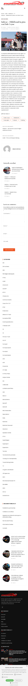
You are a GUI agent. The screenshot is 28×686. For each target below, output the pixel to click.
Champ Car (6, 296)
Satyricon (5, 429)
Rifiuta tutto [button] (18, 680)
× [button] (26, 666)
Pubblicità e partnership (9, 508)
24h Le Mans (6, 266)
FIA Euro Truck (6, 336)
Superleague (6, 440)
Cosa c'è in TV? (6, 303)
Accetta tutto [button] (10, 680)
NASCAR (5, 407)
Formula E (5, 351)
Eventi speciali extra (8, 322)
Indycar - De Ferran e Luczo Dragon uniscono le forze (12, 129)
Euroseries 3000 (7, 318)
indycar (15, 120)
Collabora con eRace (8, 511)
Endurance (5, 311)
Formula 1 (5, 344)
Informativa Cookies (8, 524)
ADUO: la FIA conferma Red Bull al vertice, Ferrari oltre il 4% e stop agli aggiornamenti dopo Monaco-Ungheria (18, 540)
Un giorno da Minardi (8, 469)
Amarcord (5, 285)
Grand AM (5, 366)
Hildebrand (16, 117)
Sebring (23, 120)
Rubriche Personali (7, 425)
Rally (4, 418)
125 (3, 263)
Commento (6, 213)
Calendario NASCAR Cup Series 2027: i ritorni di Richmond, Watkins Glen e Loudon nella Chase (18, 660)
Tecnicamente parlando (9, 455)
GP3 (4, 362)
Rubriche (5, 421)
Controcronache (7, 300)
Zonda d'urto (6, 495)
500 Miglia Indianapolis (8, 274)
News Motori (6, 414)
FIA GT (4, 340)
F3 (3, 333)
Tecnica (5, 451)
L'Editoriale (5, 384)
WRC (4, 488)
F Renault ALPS (6, 325)
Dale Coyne (7, 117)
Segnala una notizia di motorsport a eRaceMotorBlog (12, 516)
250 (3, 270)
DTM (4, 307)
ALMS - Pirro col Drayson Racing (11, 138)
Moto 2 (4, 396)
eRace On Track (7, 314)
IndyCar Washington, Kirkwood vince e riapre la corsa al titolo (18, 169)
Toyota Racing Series (8, 462)
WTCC (4, 492)
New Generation (7, 410)
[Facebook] (2, 607)
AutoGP (5, 288)
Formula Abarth (7, 348)
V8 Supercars (6, 473)
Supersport (6, 444)
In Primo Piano (6, 373)
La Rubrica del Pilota (8, 388)
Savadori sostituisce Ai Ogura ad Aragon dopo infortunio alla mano (17, 565)
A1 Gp (4, 277)
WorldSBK (5, 484)
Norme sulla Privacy (8, 521)
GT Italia (5, 370)
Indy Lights (6, 120)
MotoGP (5, 403)
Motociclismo (6, 399)
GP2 (4, 359)
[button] (14, 683)
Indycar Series (4, 19)
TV (3, 466)
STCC (4, 436)
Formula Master (7, 355)
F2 (3, 329)
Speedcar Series (7, 432)
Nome (5, 226)
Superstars (5, 447)
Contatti (5, 528)
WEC (4, 477)
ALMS (4, 281)
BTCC (4, 292)
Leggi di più (24, 672)
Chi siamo (3, 633)
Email (5, 233)
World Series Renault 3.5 (9, 481)
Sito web (5, 241)
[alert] (14, 675)
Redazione (3, 636)
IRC (3, 381)
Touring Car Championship (10, 458)
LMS (4, 392)
